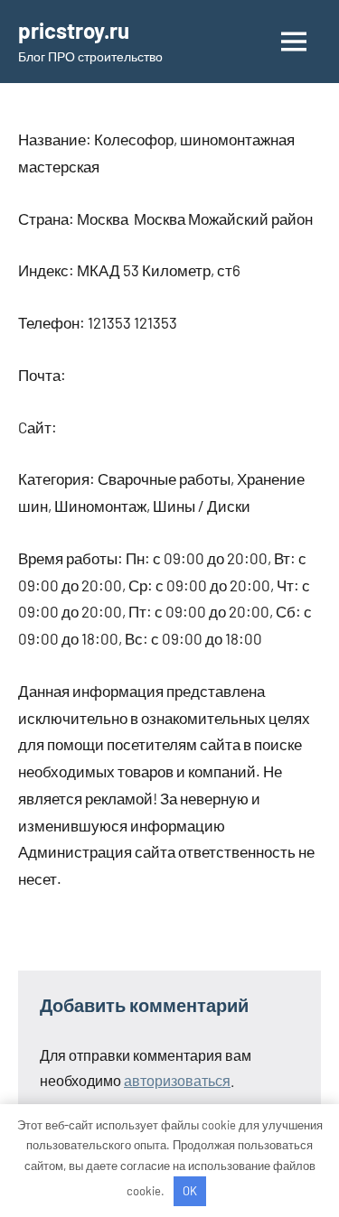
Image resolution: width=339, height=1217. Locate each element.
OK (190, 1191)
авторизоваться (177, 1080)
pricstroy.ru (73, 30)
